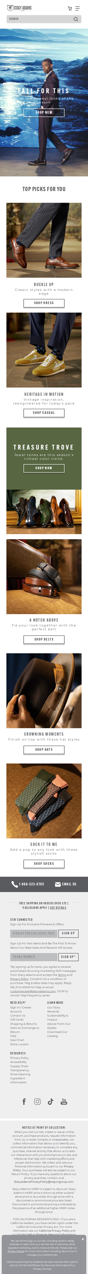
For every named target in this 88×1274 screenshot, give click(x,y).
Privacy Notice (16, 1251)
